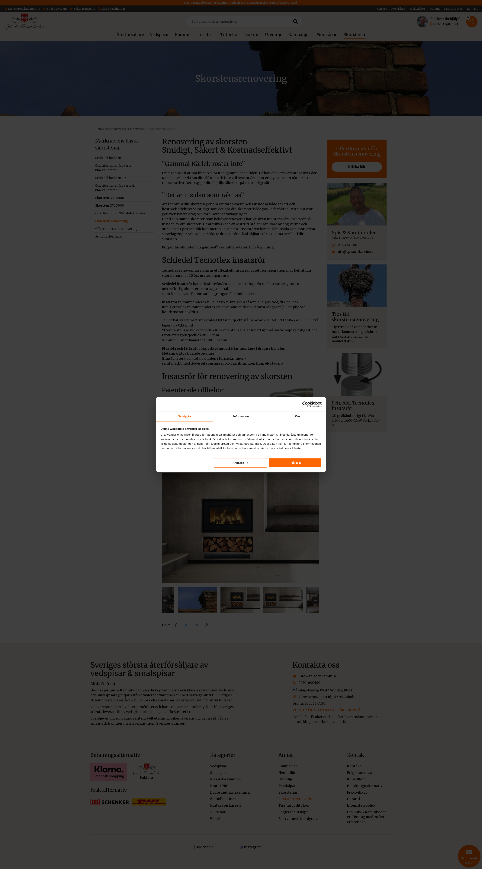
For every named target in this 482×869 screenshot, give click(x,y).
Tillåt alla (295, 462)
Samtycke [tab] (184, 416)
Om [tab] (297, 416)
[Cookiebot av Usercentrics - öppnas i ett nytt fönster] (305, 404)
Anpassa (238, 462)
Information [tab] (241, 416)
